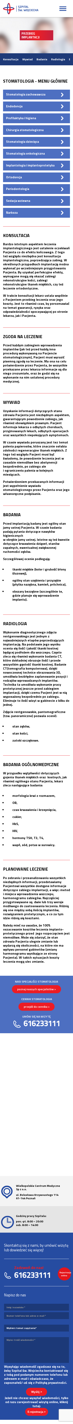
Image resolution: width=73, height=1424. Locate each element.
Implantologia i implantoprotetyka (30, 165)
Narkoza (12, 212)
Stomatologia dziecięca (22, 141)
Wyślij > (36, 1391)
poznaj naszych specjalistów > (36, 989)
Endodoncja (14, 106)
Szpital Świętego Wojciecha (20, 8)
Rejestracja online (65, 1274)
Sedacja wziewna (18, 200)
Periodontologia (17, 189)
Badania (41, 59)
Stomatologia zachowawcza (25, 94)
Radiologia (58, 59)
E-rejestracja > (37, 1411)
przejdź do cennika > (36, 1006)
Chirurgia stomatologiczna (25, 130)
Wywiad (27, 59)
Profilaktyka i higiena (21, 118)
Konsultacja (10, 59)
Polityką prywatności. (51, 1382)
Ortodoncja (14, 177)
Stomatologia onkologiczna (25, 153)
